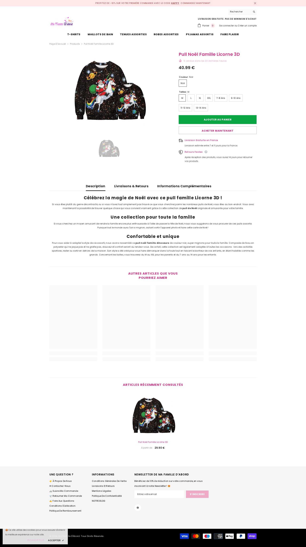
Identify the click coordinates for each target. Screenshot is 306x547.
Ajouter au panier (217, 119)
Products (75, 43)
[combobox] (239, 11)
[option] (108, 89)
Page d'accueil (57, 43)
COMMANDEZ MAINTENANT (196, 3)
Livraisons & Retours (131, 186)
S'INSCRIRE (197, 494)
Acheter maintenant (218, 130)
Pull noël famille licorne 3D (153, 442)
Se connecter (226, 25)
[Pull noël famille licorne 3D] (153, 415)
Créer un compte (247, 25)
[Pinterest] (137, 507)
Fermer (255, 3)
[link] (73, 353)
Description (95, 186)
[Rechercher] (242, 12)
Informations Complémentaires (184, 186)
